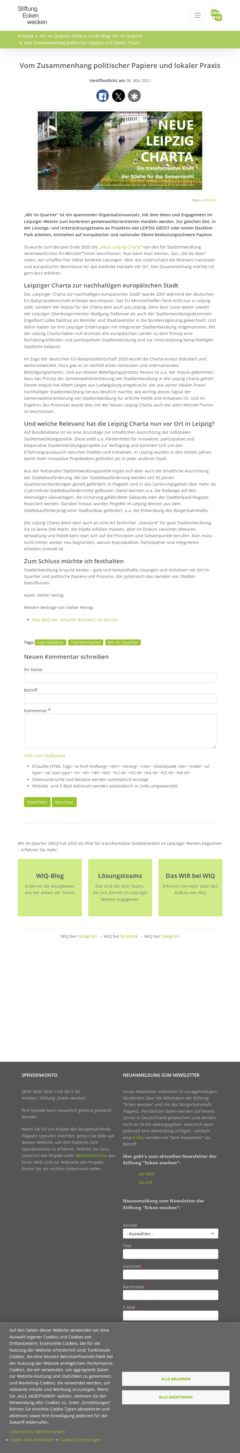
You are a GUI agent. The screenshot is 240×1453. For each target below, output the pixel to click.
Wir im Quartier (123, 642)
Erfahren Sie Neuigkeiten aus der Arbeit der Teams (50, 889)
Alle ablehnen (176, 1379)
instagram (87, 936)
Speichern (37, 802)
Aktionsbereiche (91, 1155)
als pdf (145, 1182)
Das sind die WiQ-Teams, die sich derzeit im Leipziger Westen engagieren (120, 892)
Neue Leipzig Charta (120, 247)
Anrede (130, 1225)
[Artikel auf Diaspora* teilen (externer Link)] (134, 95)
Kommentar (35, 710)
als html (147, 1174)
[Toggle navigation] (197, 15)
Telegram (170, 936)
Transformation (86, 642)
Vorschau (64, 802)
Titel (127, 1245)
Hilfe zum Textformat (44, 755)
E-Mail (139, 1137)
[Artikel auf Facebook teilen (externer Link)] (102, 95)
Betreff (30, 690)
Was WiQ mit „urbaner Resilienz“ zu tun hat (75, 619)
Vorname (132, 1266)
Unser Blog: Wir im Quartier (115, 36)
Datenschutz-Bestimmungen (38, 1431)
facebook (129, 936)
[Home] (32, 9)
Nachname (133, 1286)
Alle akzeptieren (176, 1397)
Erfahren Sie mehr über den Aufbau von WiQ (190, 889)
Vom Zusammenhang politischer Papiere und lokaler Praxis (82, 42)
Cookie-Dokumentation (32, 1439)
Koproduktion (50, 642)
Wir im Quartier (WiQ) (61, 36)
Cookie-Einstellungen (81, 1439)
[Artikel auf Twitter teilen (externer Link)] (118, 95)
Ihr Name (33, 669)
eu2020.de (208, 200)
